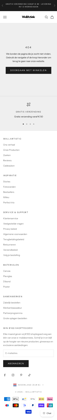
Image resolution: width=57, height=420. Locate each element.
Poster (6, 286)
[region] (28, 110)
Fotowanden (9, 186)
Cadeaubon (9, 165)
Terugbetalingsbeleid (13, 239)
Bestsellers (8, 192)
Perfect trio (8, 202)
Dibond (6, 281)
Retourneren (9, 244)
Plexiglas (7, 276)
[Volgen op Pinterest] (21, 375)
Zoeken (7, 155)
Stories (6, 181)
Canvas (6, 271)
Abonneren (16, 363)
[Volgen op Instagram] (13, 375)
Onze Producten (11, 150)
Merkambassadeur (12, 307)
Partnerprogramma (12, 313)
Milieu (6, 197)
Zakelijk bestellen (11, 302)
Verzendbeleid (10, 249)
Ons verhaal (9, 144)
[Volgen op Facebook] (4, 375)
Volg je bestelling (11, 255)
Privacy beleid (10, 228)
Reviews (7, 160)
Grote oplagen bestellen (15, 318)
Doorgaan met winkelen (28, 70)
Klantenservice (10, 218)
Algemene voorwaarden (15, 234)
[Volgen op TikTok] (29, 375)
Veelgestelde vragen (13, 223)
